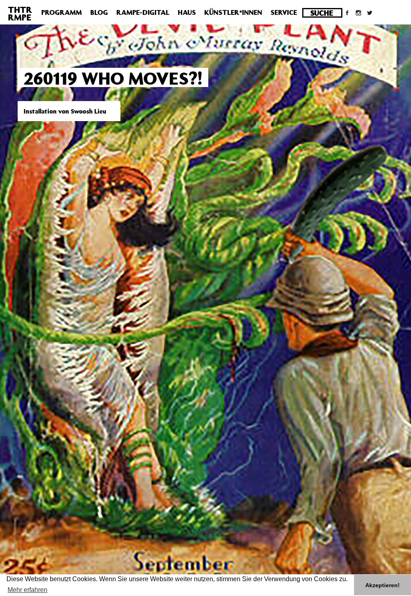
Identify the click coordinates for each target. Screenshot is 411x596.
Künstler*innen (233, 12)
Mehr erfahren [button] (27, 589)
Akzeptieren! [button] (382, 585)
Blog (99, 12)
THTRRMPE (20, 13)
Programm (61, 12)
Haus (187, 12)
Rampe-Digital (142, 12)
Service (284, 12)
